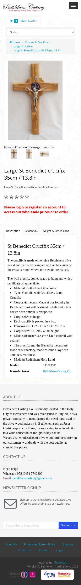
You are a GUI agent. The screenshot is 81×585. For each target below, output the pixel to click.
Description (13, 231)
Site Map (43, 550)
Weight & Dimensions (56, 231)
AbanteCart (61, 562)
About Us (11, 544)
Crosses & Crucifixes (37, 42)
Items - (25, 21)
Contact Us (25, 550)
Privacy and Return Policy (39, 544)
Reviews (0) (31, 231)
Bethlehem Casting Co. (57, 371)
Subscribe (68, 525)
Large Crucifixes (23, 46)
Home (16, 42)
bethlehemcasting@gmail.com (32, 478)
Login (59, 550)
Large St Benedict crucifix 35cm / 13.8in (37, 50)
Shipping (67, 544)
